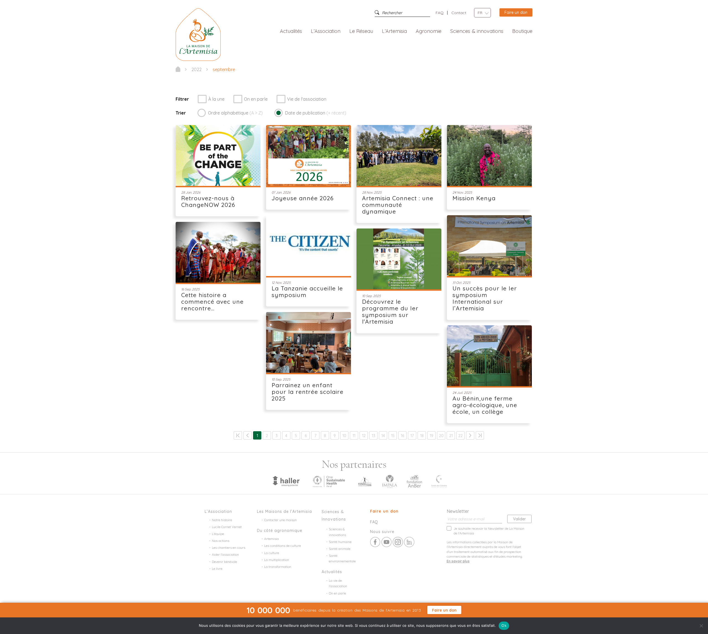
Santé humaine (340, 542)
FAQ (440, 12)
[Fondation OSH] (328, 481)
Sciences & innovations (476, 31)
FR (480, 12)
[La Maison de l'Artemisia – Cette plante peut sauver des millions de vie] (198, 34)
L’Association (325, 31)
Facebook (375, 542)
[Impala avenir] (389, 481)
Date (315, 113)
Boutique (522, 31)
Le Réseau (361, 31)
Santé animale (339, 549)
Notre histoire (222, 520)
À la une (216, 99)
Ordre (235, 113)
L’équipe (218, 534)
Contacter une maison (280, 520)
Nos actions (220, 541)
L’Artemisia (394, 31)
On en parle (256, 99)
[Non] (701, 625)
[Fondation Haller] (285, 481)
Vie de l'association (306, 99)
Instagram (398, 542)
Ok (503, 625)
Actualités (291, 31)
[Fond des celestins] (439, 481)
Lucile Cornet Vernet (227, 527)
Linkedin (409, 542)
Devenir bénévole (224, 562)
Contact (458, 12)
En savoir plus (458, 561)
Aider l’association (225, 554)
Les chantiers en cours (228, 547)
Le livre (217, 569)
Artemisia (271, 539)
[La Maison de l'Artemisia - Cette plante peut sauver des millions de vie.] (178, 69)
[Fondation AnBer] (414, 481)
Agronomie (428, 31)
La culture (271, 553)
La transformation (277, 567)
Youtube (386, 542)
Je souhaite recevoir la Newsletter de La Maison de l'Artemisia (489, 530)
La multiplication (276, 560)
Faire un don (515, 12)
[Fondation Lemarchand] (365, 481)
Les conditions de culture (282, 546)
